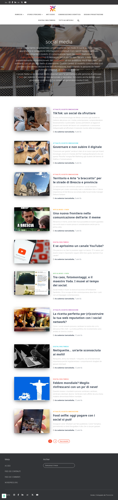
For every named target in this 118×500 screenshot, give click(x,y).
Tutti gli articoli (66, 20)
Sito (6, 2)
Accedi (7, 466)
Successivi (64, 441)
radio (23, 57)
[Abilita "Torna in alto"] (113, 495)
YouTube (25, 2)
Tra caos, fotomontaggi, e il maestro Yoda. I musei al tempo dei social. (76, 281)
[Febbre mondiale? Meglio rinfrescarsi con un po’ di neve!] (32, 389)
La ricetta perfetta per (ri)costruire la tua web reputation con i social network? (78, 318)
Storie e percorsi (34, 14)
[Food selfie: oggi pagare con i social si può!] (32, 421)
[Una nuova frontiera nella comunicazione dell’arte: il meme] (32, 219)
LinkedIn (15, 2)
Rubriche (19, 14)
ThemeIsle (109, 495)
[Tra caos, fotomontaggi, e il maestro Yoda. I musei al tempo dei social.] (32, 283)
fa (78, 132)
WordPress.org (11, 482)
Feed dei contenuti (13, 471)
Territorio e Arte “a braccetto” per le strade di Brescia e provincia (77, 180)
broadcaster (59, 60)
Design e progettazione (93, 14)
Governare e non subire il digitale (77, 147)
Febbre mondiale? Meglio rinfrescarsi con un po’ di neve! (75, 385)
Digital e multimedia (46, 20)
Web (21, 77)
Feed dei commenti (12, 477)
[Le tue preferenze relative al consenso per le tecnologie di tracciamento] (4, 496)
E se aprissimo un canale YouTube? (78, 246)
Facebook (12, 2)
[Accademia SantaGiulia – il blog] (59, 9)
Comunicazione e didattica (69, 14)
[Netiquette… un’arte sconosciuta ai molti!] (32, 356)
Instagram (9, 2)
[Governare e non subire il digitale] (32, 153)
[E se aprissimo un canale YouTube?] (32, 252)
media (78, 54)
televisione (40, 57)
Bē (18, 2)
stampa (30, 57)
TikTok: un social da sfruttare (74, 113)
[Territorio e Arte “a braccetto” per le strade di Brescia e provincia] (32, 184)
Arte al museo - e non (61, 210)
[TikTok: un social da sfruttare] (32, 119)
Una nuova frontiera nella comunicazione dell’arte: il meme (77, 215)
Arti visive (50, 14)
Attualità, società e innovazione (65, 109)
